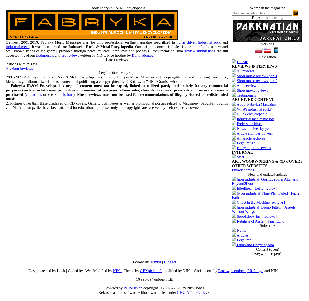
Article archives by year (255, 133)
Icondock (238, 271)
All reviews (245, 71)
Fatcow (223, 271)
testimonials (45, 55)
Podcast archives (249, 124)
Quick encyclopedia (252, 114)
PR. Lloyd (255, 271)
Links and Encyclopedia (255, 245)
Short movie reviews (252, 90)
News (241, 230)
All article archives (251, 138)
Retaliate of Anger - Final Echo (260, 221)
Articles (242, 235)
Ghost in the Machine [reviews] (261, 202)
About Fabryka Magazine (256, 104)
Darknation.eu (143, 55)
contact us (34, 94)
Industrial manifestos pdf (255, 119)
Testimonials (246, 95)
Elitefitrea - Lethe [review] (257, 188)
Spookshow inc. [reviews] (257, 216)
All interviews (247, 86)
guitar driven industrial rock (198, 42)
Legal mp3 (244, 240)
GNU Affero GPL (191, 292)
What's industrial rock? (254, 109)
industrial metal (17, 47)
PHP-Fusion (133, 288)
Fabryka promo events (254, 148)
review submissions (200, 51)
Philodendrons (243, 170)
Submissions (63, 94)
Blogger (170, 262)
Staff (240, 157)
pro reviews (70, 55)
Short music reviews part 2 (257, 81)
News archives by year (254, 128)
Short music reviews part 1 (257, 76)
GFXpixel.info (151, 271)
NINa (117, 271)
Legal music (246, 143)
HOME (242, 62)
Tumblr (155, 262)
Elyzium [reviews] (20, 68)
